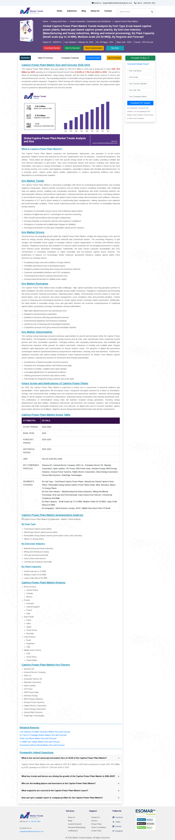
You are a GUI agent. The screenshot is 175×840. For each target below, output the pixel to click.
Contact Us (95, 817)
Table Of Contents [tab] (45, 58)
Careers (94, 821)
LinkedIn (118, 826)
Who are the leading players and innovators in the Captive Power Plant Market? (59, 783)
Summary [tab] (25, 58)
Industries (72, 11)
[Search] (152, 12)
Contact (108, 11)
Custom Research (75, 824)
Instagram (119, 831)
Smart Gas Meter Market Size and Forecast (38, 738)
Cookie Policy (96, 831)
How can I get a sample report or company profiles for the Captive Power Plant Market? (62, 798)
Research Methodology (76, 827)
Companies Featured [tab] (70, 58)
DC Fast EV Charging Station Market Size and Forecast (43, 735)
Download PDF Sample (140, 103)
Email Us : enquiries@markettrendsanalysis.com (113, 3)
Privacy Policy (96, 824)
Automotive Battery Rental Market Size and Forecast (42, 745)
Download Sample (52, 48)
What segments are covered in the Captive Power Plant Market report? (55, 791)
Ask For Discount (72, 48)
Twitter (117, 822)
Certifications (73, 831)
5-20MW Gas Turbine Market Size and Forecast (40, 742)
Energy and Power (59, 21)
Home (59, 11)
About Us (95, 11)
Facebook (119, 817)
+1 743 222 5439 (34, 821)
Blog (84, 11)
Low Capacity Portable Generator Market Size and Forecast (45, 732)
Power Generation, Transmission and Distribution (90, 21)
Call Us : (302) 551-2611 (145, 3)
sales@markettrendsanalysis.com (31, 831)
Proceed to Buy (138, 58)
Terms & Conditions (98, 827)
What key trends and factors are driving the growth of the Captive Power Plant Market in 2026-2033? (68, 776)
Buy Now (115, 48)
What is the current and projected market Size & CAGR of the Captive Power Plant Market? (64, 758)
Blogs (70, 821)
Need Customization (93, 48)
